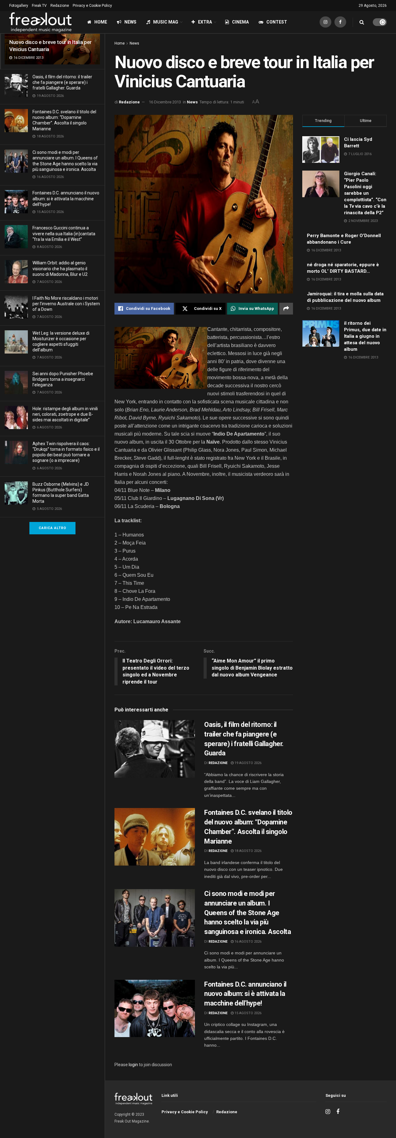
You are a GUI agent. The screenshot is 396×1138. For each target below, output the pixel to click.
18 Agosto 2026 (247, 851)
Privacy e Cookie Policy (92, 5)
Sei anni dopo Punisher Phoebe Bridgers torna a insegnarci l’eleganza (62, 379)
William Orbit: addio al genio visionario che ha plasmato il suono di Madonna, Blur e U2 (60, 268)
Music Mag (165, 22)
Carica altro (52, 528)
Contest (276, 22)
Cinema (240, 22)
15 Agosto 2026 (247, 1013)
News (130, 22)
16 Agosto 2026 (247, 942)
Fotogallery (18, 5)
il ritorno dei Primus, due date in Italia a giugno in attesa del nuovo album (365, 336)
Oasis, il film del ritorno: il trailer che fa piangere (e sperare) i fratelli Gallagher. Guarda (62, 82)
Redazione (59, 5)
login (133, 1064)
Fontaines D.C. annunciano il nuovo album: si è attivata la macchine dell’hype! (65, 198)
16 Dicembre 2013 (165, 102)
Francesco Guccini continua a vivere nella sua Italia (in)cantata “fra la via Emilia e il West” (63, 233)
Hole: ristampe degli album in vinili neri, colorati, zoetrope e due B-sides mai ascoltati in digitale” (65, 414)
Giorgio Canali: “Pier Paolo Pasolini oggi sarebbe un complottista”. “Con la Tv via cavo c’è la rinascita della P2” (365, 193)
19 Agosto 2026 (247, 763)
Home (100, 22)
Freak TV (39, 5)
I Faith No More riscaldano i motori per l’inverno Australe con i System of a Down (66, 304)
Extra (205, 22)
